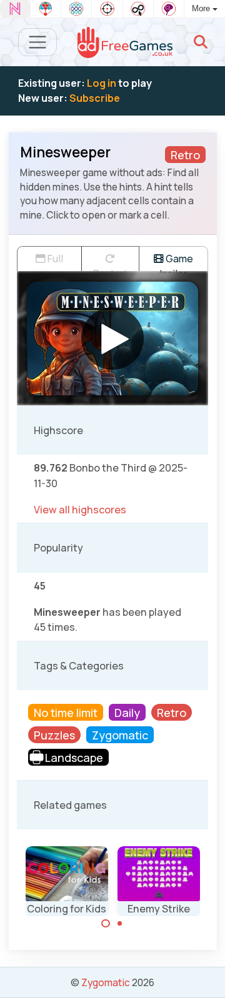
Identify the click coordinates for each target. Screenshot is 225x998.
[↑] (206, 974)
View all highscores (80, 509)
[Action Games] (106, 8)
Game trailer (176, 261)
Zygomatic (105, 982)
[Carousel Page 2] (120, 923)
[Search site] (201, 42)
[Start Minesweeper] (112, 338)
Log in (101, 83)
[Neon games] (15, 8)
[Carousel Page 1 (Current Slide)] (105, 923)
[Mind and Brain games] (168, 8)
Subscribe (94, 98)
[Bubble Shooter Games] (45, 8)
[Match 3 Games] (76, 8)
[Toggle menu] (38, 42)
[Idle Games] (138, 8)
